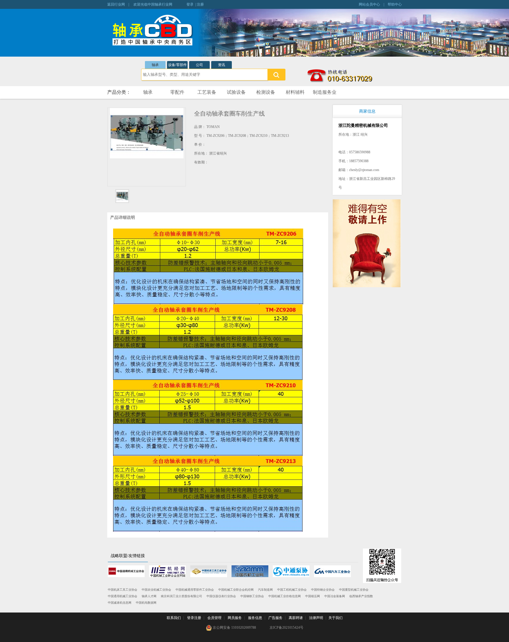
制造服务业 (324, 92)
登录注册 (194, 618)
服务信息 (255, 618)
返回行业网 (116, 4)
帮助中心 (395, 4)
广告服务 (275, 618)
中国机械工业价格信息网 (284, 596)
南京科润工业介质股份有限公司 (181, 596)
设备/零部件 (177, 65)
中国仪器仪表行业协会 (221, 596)
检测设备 (265, 92)
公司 (199, 65)
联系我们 (174, 618)
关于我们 (335, 618)
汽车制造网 (265, 589)
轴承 (155, 65)
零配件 (177, 92)
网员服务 (235, 618)
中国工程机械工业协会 (292, 589)
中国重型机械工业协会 (353, 589)
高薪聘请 (296, 618)
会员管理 (214, 618)
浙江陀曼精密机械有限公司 (363, 125)
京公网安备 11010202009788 (234, 627)
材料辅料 (295, 92)
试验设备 (236, 92)
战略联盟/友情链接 (128, 556)
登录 (190, 4)
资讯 (221, 65)
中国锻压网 (312, 596)
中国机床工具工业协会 (122, 589)
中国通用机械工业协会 (122, 596)
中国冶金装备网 (334, 596)
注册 (200, 4)
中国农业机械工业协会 (156, 589)
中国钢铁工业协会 (252, 596)
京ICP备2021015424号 (286, 627)
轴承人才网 (149, 596)
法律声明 (316, 618)
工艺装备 (206, 92)
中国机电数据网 (146, 602)
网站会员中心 (369, 4)
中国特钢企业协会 (323, 589)
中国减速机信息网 (119, 602)
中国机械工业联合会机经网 (236, 589)
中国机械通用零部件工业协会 (195, 589)
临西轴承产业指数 (361, 596)
